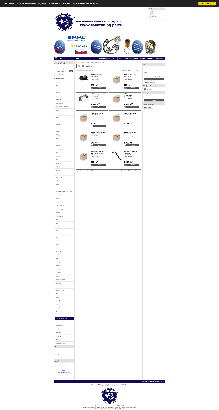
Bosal (57, 110)
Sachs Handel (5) (60, 279)
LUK (57, 230)
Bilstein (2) (58, 99)
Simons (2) (58, 286)
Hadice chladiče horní (130, 132)
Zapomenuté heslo (150, 82)
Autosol (58, 92)
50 (91, 70)
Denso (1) (58, 145)
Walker (57, 329)
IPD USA (58, 198)
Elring (57, 152)
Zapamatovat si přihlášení (153, 77)
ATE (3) (57, 89)
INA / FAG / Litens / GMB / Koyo (64, 191)
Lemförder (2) (59, 209)
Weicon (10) (59, 336)
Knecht (57, 202)
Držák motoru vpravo (96, 74)
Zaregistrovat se (149, 80)
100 (93, 70)
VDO (57, 311)
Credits (56, 350)
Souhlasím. (207, 3)
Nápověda (152, 13)
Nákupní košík (105, 386)
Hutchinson (58, 184)
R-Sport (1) (58, 272)
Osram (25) (58, 262)
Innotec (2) (58, 195)
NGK (57, 258)
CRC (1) (58, 135)
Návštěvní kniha (154, 16)
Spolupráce (150, 58)
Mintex (57, 244)
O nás (114, 58)
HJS (57, 180)
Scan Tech (58, 283)
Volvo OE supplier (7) (61, 318)
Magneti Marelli (59, 233)
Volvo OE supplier (99, 62)
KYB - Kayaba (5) (60, 205)
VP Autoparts (59, 322)
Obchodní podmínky (105, 58)
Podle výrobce (60, 78)
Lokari (57, 223)
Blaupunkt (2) (59, 103)
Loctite (57, 219)
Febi (57, 159)
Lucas (57, 226)
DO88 (63, 370)
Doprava (142, 58)
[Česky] (56, 58)
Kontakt (152, 11)
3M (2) (57, 82)
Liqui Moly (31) (59, 216)
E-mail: (145, 67)
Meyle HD (58, 240)
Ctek (57, 138)
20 (89, 70)
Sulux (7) (58, 300)
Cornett (57, 131)
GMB (57, 166)
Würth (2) (58, 339)
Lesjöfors (58, 212)
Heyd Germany (59, 177)
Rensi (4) (58, 276)
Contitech (58, 127)
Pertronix (58, 265)
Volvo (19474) (59, 315)
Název (130, 70)
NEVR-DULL (59, 255)
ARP (57, 85)
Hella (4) (58, 173)
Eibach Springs (60, 149)
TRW (57, 304)
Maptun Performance (63, 368)
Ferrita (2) (58, 163)
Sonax (57, 297)
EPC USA (58, 156)
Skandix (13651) (60, 290)
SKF (57, 293)
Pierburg (58, 269)
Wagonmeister (59, 325)
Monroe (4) (58, 248)
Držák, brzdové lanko (130, 74)
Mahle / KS (58, 237)
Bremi (57, 117)
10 (87, 70)
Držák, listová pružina (97, 113)
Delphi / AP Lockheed (61, 142)
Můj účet (145, 65)
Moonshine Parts (60, 251)
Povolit (148, 89)
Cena (136, 70)
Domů (77, 58)
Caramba (58, 124)
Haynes (58, 170)
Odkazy (152, 15)
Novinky (57, 354)
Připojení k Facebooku (150, 86)
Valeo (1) (58, 308)
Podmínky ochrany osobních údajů (128, 58)
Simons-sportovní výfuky (63, 372)
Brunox (57, 120)
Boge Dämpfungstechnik (62, 106)
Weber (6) (58, 332)
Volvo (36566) (59, 75)
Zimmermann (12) (60, 343)
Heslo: (145, 72)
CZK (61, 58)
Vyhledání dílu (160, 58)
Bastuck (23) (59, 96)
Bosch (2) (58, 113)
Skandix (64, 365)
